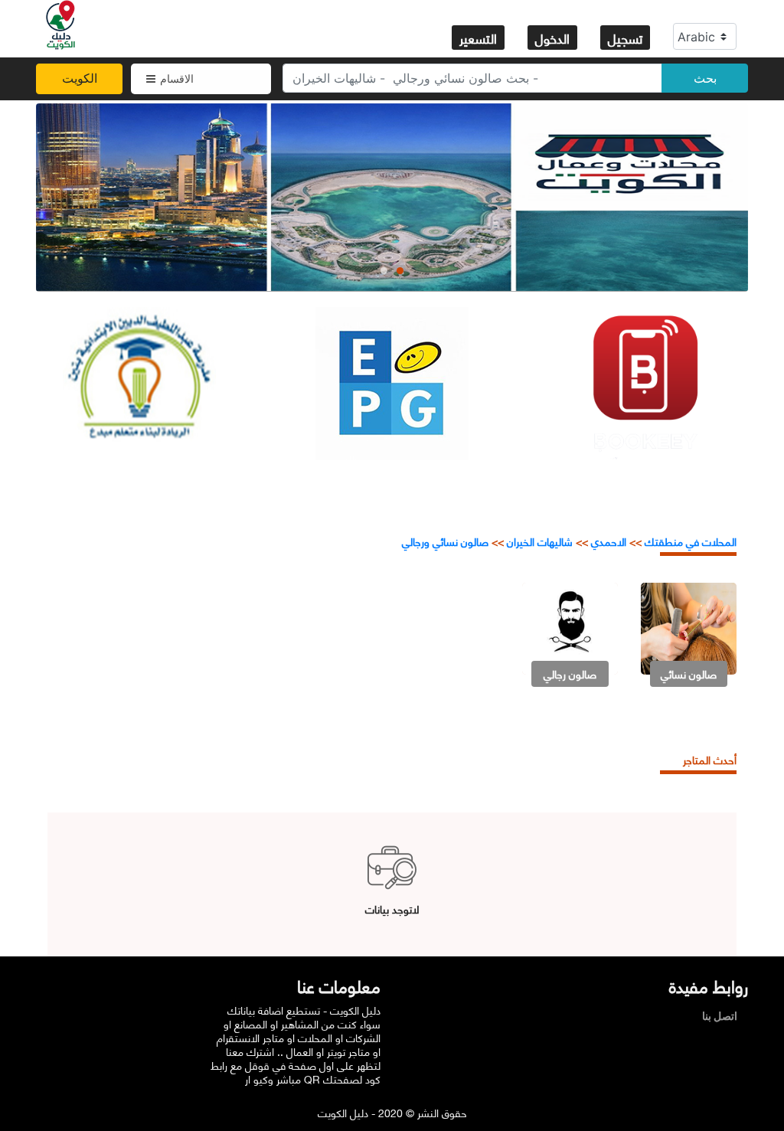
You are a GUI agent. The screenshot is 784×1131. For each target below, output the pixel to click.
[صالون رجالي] (570, 628)
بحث (705, 78)
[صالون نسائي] (689, 628)
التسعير (478, 37)
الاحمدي (608, 541)
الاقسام (177, 78)
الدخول (552, 37)
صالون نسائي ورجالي (445, 541)
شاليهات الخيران (540, 541)
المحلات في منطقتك (689, 541)
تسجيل (625, 37)
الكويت (79, 78)
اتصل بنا (723, 1015)
